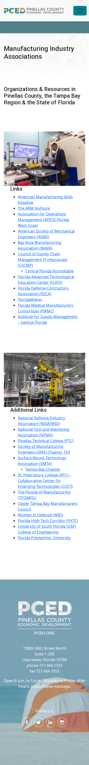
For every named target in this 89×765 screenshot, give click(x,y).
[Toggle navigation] (80, 10)
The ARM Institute (34, 208)
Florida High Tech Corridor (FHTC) (48, 520)
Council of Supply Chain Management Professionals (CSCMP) (42, 259)
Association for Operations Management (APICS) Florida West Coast (43, 219)
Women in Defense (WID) (40, 515)
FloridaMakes (30, 299)
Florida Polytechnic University (44, 537)
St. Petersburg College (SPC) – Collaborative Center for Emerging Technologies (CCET (45, 480)
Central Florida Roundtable (49, 271)
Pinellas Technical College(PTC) (46, 440)
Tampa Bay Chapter (42, 469)
